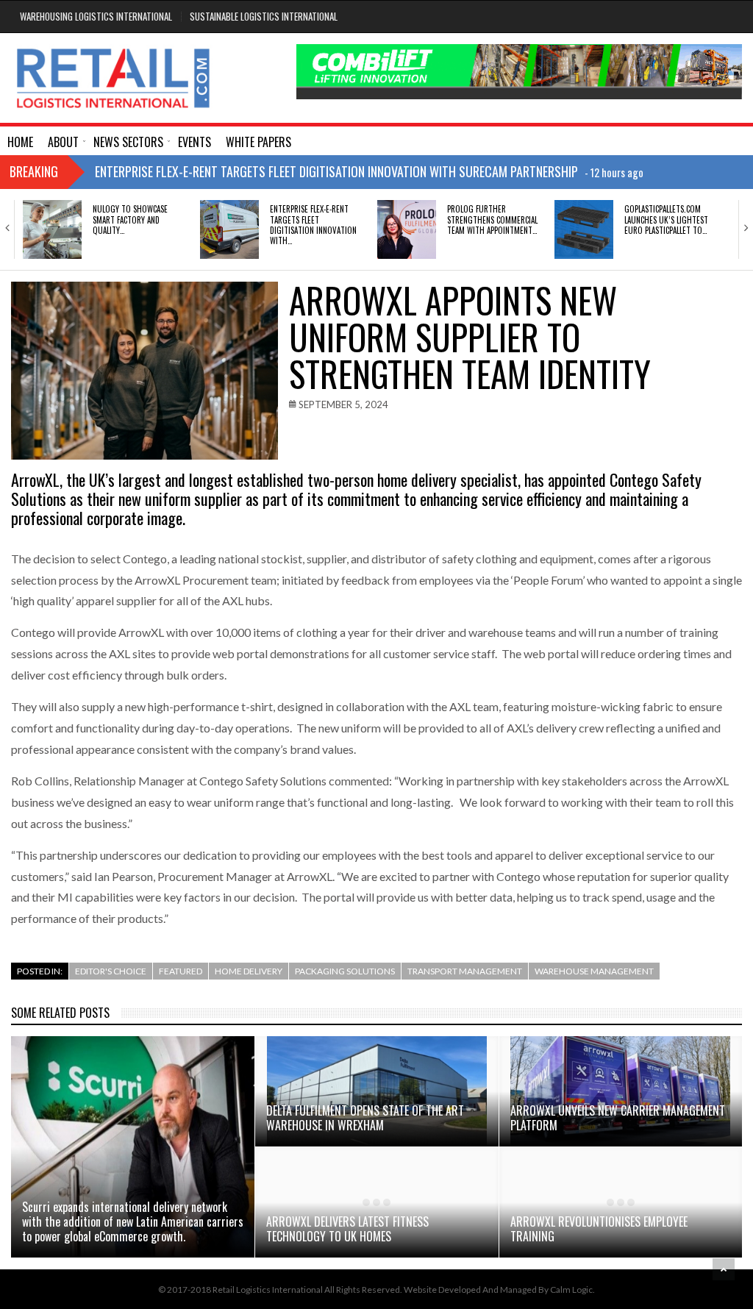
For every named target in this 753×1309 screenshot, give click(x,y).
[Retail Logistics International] (113, 78)
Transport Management (464, 971)
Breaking (34, 171)
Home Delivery (248, 971)
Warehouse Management (594, 971)
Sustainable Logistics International (264, 16)
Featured (180, 971)
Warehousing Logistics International (96, 16)
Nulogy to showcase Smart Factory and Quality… (130, 219)
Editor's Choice (110, 971)
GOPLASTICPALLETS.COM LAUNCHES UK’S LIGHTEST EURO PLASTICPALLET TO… (666, 219)
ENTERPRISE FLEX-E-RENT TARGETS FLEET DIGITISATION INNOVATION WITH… (313, 224)
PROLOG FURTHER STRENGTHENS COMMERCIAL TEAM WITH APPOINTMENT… (492, 219)
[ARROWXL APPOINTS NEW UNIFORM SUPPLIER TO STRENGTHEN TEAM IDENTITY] (144, 371)
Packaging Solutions (345, 971)
